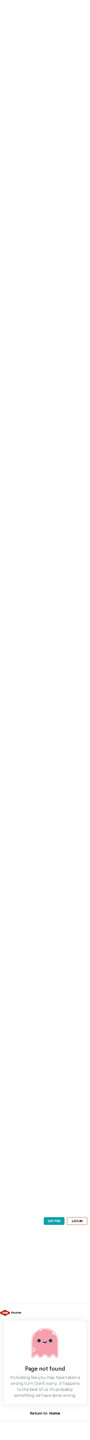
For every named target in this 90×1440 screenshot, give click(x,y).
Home (16, 1312)
